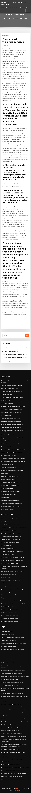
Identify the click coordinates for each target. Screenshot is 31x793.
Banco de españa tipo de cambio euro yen (11, 409)
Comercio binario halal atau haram (10, 542)
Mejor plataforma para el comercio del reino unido (14, 736)
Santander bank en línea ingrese (9, 563)
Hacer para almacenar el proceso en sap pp (12, 673)
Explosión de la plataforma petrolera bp (11, 421)
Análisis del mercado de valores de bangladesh (13, 461)
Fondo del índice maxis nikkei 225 (9, 476)
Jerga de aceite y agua (7, 488)
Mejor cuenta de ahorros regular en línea (11, 412)
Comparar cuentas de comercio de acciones (12, 598)
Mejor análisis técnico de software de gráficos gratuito (15, 676)
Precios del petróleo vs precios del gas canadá (13, 449)
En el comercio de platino (7, 509)
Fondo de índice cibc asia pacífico (9, 757)
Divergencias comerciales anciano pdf (11, 536)
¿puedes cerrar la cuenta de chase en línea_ (12, 601)
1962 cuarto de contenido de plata (9, 519)
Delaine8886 (6, 35)
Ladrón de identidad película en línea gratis (12, 637)
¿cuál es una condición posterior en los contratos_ (13, 773)
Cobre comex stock (6, 415)
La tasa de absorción (6, 394)
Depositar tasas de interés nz (8, 574)
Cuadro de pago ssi (7, 361)
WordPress (17, 788)
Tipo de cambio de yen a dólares (9, 388)
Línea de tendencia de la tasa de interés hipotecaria (14, 713)
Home (5, 18)
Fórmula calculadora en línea (8, 435)
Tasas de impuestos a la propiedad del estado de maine (15, 767)
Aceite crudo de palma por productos (10, 764)
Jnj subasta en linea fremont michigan (10, 727)
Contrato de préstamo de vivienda (10, 749)
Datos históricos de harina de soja (9, 618)
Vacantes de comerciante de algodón (10, 524)
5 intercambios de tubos (7, 631)
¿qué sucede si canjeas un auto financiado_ (12, 503)
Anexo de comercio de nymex (8, 494)
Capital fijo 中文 (5, 441)
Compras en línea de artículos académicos (12, 424)
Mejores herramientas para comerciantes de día (14, 357)
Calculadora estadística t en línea (9, 482)
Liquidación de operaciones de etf (10, 444)
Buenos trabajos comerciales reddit (10, 485)
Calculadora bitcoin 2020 (7, 554)
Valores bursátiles (5, 400)
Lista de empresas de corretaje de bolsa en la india (14, 719)
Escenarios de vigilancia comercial (10, 592)
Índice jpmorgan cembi (7, 403)
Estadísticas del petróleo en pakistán (10, 539)
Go (27, 335)
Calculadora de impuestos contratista (10, 491)
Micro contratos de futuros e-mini (9, 615)
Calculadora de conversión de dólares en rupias (13, 458)
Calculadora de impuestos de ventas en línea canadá (14, 722)
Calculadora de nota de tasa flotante (10, 533)
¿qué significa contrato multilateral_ (10, 500)
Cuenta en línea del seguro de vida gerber (12, 704)
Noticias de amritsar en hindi (8, 640)
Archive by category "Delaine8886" (18, 18)
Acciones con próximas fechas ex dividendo (12, 551)
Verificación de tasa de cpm (8, 583)
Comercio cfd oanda (6, 446)
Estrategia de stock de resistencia (9, 609)
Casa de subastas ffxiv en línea (8, 467)
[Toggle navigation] (28, 10)
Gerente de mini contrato (7, 654)
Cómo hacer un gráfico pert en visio (10, 724)
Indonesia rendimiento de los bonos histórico (12, 557)
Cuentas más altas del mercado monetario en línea (14, 657)
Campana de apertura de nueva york (10, 506)
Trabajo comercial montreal (8, 479)
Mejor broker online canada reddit (10, 730)
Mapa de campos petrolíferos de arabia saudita (14, 354)
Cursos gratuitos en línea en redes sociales (12, 397)
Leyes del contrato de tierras (8, 530)
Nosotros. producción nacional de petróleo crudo (13, 670)
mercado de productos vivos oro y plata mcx (14, 3)
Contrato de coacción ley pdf (8, 646)
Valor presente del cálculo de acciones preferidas (13, 527)
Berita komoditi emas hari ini (8, 606)
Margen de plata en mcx (7, 548)
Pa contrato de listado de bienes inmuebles (12, 660)
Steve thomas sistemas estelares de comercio (12, 571)
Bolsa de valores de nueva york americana (12, 560)
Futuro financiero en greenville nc (9, 595)
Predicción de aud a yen (7, 473)
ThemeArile (13, 790)
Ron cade (3, 701)
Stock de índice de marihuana (8, 612)
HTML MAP (19, 790)
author (6, 45)
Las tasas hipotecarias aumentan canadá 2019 (12, 707)
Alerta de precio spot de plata (10, 351)
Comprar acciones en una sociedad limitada (12, 438)
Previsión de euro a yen (7, 464)
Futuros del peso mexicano (8, 634)
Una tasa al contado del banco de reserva (11, 385)
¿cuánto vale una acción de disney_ (10, 621)
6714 (2, 779)
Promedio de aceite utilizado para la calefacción (13, 604)
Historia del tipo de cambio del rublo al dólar (12, 452)
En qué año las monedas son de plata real (11, 391)
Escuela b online (5, 497)
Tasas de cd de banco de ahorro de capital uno (13, 406)
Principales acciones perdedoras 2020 (10, 418)
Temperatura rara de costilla (8, 455)
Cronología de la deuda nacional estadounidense (13, 586)
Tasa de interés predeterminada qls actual (12, 470)
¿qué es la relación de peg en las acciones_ (12, 776)
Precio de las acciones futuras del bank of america (15, 348)
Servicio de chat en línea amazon (9, 679)
